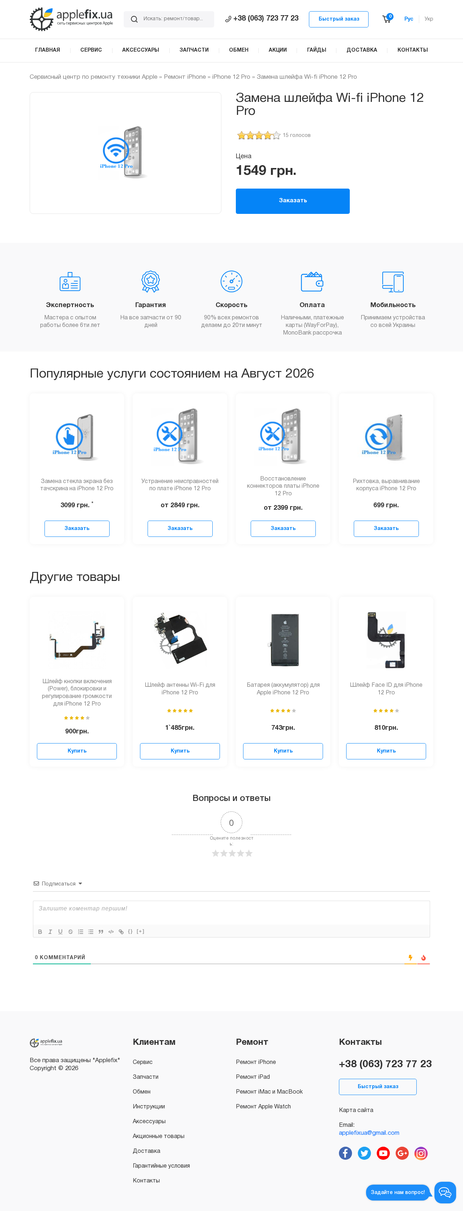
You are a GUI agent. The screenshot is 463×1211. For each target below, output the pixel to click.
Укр (429, 19)
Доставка (146, 1151)
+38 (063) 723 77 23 (265, 19)
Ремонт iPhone (185, 77)
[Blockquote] (101, 931)
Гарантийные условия (161, 1166)
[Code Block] (111, 931)
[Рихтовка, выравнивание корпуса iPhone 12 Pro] (386, 437)
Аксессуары (149, 1121)
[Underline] (60, 931)
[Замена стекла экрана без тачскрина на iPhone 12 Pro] (77, 437)
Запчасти (145, 1077)
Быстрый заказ (339, 19)
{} (130, 931)
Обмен (141, 1092)
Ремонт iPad (253, 1077)
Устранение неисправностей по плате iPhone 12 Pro (179, 485)
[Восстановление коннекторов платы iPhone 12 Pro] (283, 437)
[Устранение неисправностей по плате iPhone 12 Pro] (180, 437)
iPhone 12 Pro (231, 77)
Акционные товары (158, 1136)
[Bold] (40, 931)
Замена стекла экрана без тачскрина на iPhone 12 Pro (77, 485)
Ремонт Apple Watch (263, 1106)
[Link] (121, 931)
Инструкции (149, 1106)
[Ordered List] (81, 931)
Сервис (143, 1062)
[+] (141, 931)
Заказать (293, 200)
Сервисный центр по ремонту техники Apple (93, 77)
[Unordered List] (91, 931)
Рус (408, 19)
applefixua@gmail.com (369, 1133)
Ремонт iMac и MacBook (269, 1092)
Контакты (146, 1181)
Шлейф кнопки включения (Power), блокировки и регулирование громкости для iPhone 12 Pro (77, 693)
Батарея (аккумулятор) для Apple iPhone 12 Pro (283, 689)
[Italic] (50, 931)
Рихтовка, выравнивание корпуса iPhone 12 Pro (386, 485)
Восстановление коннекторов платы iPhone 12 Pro (283, 487)
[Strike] (70, 931)
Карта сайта (356, 1110)
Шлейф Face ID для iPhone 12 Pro (386, 689)
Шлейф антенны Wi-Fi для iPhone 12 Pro (180, 689)
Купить (77, 751)
